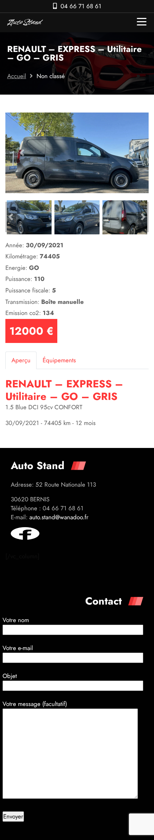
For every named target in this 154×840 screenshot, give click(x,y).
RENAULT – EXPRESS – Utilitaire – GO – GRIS (64, 390)
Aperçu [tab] (20, 360)
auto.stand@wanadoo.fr (58, 517)
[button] (22, 153)
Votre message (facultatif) (35, 704)
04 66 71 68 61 (81, 6)
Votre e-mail (18, 648)
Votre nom (16, 620)
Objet (10, 676)
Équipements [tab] (59, 360)
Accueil (16, 76)
